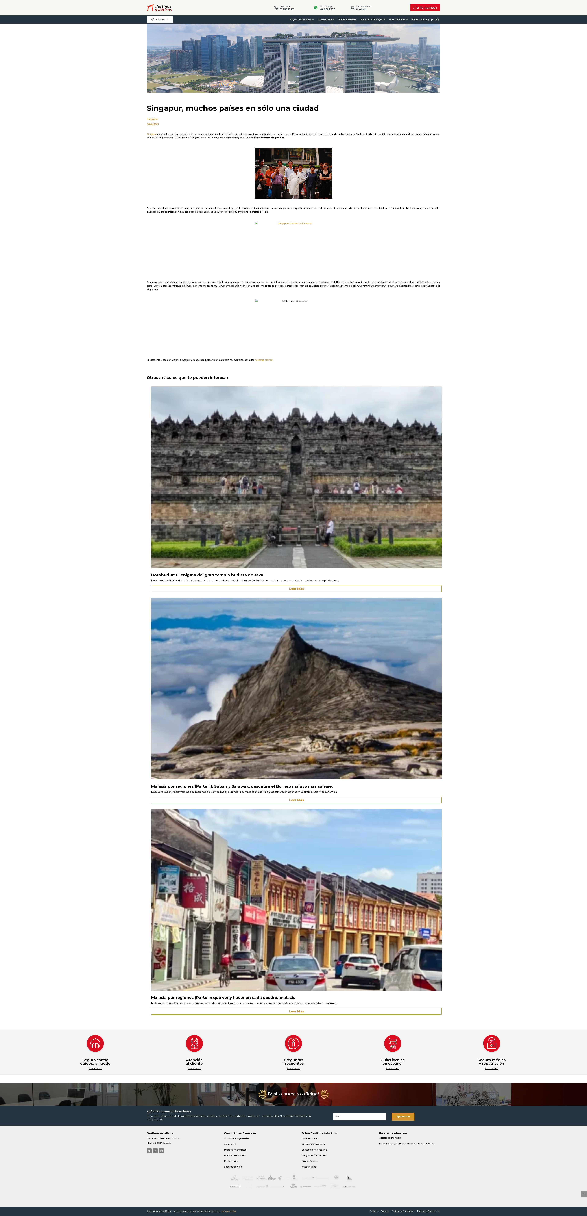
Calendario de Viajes (371, 19)
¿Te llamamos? (425, 7)
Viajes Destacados (300, 19)
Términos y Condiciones (428, 1211)
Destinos (158, 19)
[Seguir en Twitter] (149, 1150)
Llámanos (287, 8)
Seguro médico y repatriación (492, 1062)
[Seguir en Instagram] (161, 1150)
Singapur (152, 119)
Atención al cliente (194, 1062)
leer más (296, 589)
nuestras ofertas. (264, 360)
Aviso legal (230, 1144)
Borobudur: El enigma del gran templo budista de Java (207, 575)
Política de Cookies (379, 1211)
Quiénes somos (310, 1138)
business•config (228, 1211)
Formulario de (363, 8)
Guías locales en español (392, 1062)
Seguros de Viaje (233, 1166)
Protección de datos (235, 1149)
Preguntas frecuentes (293, 1062)
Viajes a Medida (347, 19)
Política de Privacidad (403, 1211)
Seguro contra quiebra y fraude (95, 1062)
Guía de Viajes (397, 19)
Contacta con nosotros (314, 1149)
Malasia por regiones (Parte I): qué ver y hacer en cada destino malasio (223, 997)
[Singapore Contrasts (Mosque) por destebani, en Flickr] (293, 247)
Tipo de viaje (324, 19)
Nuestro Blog (309, 1166)
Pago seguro (231, 1161)
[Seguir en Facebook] (155, 1150)
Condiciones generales (236, 1138)
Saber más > (95, 1068)
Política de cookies (234, 1155)
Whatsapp (327, 8)
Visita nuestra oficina (313, 1144)
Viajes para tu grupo (423, 19)
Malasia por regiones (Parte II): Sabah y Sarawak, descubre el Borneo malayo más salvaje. (242, 786)
